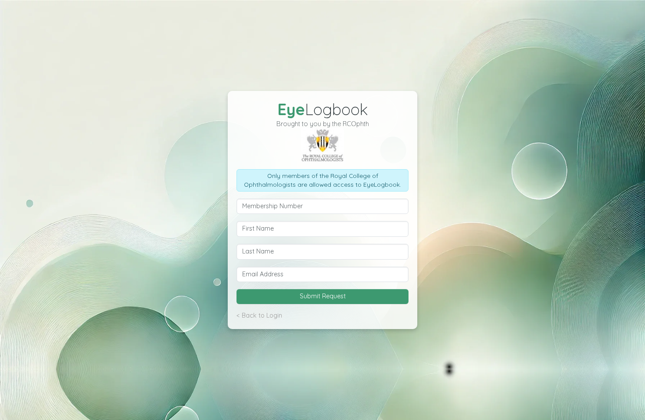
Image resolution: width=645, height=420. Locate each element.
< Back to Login (259, 315)
